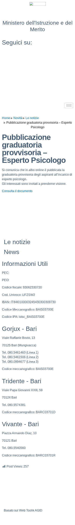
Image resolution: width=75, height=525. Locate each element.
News (11, 251)
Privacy (9, 476)
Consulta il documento (17, 191)
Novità (17, 118)
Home (6, 118)
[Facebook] (37, 51)
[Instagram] (37, 68)
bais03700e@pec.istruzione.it (30, 272)
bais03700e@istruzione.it (27, 280)
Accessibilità (12, 502)
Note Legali (12, 485)
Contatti (9, 493)
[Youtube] (37, 60)
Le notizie (32, 118)
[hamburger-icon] (68, 105)
